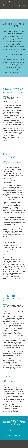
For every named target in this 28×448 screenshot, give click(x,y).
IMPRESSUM (7, 442)
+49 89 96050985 (14, 430)
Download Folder (9, 376)
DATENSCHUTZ (17, 442)
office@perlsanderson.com (14, 435)
